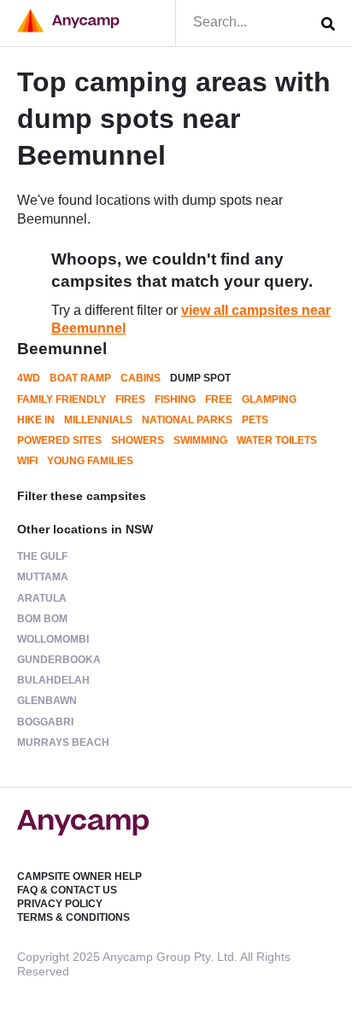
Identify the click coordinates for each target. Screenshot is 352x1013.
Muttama (42, 577)
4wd (28, 378)
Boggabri (45, 722)
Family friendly (61, 399)
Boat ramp (80, 378)
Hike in (36, 420)
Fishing (175, 399)
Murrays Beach (63, 742)
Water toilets (277, 440)
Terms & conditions (73, 917)
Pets (255, 420)
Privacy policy (60, 904)
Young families (90, 461)
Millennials (98, 420)
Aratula (42, 598)
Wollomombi (53, 639)
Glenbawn (47, 701)
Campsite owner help (79, 876)
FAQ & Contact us (67, 890)
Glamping (269, 399)
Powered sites (59, 440)
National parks (187, 420)
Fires (130, 399)
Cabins (140, 378)
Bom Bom (42, 619)
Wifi (27, 461)
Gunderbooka (59, 660)
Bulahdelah (53, 680)
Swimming (200, 440)
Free (218, 399)
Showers (137, 440)
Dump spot (200, 378)
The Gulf (42, 556)
